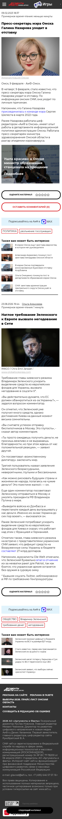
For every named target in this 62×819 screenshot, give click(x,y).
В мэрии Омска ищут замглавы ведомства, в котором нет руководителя (36, 246)
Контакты (9, 706)
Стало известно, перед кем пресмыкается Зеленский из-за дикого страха (35, 650)
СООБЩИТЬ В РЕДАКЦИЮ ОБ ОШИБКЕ (26, 711)
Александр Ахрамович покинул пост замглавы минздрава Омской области (34, 256)
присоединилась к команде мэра (23, 111)
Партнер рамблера (30, 804)
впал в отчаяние (47, 560)
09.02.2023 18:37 (10, 13)
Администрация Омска (15, 77)
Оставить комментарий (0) (31, 207)
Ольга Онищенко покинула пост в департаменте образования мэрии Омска (35, 276)
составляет (9, 551)
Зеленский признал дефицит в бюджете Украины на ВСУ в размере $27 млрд (35, 640)
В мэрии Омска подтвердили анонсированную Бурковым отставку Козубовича (33, 268)
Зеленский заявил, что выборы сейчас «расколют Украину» (34, 670)
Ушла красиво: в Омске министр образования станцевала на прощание (26, 163)
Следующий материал (30, 810)
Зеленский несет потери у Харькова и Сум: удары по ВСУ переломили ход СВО (36, 660)
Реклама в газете (41, 695)
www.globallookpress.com (16, 372)
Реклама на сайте (15, 695)
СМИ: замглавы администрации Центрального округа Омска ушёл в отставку (33, 288)
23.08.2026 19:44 (10, 304)
